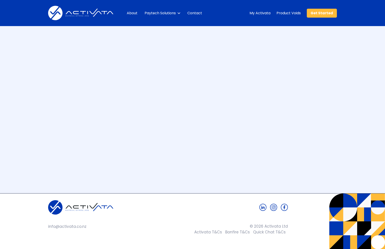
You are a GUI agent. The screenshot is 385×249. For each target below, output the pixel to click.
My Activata (260, 13)
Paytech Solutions (160, 13)
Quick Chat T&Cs (268, 232)
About (132, 13)
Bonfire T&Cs (236, 232)
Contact (194, 13)
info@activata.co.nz (67, 226)
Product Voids (288, 13)
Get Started (322, 13)
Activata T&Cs (207, 232)
